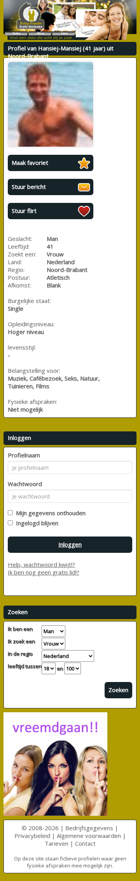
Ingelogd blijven (35, 523)
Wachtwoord (25, 484)
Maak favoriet (30, 162)
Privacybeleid (32, 835)
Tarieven (56, 843)
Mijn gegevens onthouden (49, 513)
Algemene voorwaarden (89, 835)
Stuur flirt (24, 211)
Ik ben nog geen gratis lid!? (43, 572)
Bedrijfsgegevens (89, 828)
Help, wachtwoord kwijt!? (41, 564)
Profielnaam (24, 455)
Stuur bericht (29, 186)
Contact (85, 843)
